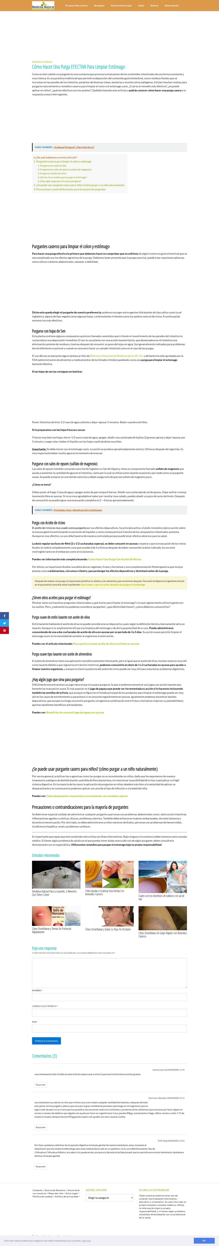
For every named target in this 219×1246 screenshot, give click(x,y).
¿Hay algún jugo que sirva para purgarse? (60, 181)
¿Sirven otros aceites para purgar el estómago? (63, 177)
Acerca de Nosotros (55, 1190)
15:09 (182, 1070)
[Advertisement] (109, 33)
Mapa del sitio (56, 1193)
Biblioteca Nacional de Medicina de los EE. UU (116, 355)
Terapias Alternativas (76, 5)
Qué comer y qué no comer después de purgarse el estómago (113, 584)
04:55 (182, 1098)
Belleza (154, 5)
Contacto (37, 1190)
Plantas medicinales (121, 5)
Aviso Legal (72, 1193)
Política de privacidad (66, 1196)
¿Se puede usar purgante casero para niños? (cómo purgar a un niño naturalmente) (80, 185)
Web (34, 1022)
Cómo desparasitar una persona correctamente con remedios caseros (86, 796)
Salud (141, 5)
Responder (41, 1085)
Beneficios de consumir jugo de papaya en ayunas (75, 712)
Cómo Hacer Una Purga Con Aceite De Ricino (114, 559)
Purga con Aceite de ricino (53, 173)
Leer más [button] (86, 1240)
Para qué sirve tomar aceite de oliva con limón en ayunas (106, 643)
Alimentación (172, 5)
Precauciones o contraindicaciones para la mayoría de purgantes (71, 189)
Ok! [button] (204, 1240)
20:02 (182, 1141)
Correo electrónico (45, 1006)
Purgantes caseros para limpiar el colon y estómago (63, 161)
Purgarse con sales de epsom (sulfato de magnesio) (65, 169)
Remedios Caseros (42, 62)
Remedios (99, 5)
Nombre (37, 990)
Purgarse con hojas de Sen (53, 165)
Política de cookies (43, 1196)
